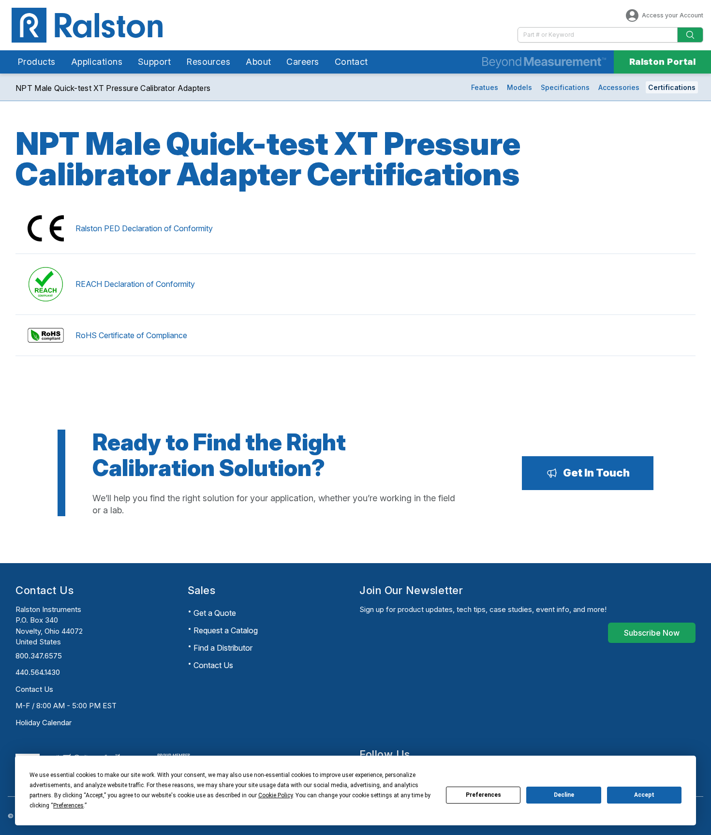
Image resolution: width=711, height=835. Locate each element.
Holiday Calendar (43, 722)
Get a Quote (214, 613)
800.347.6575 (38, 655)
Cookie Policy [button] (275, 795)
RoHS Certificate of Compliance (131, 335)
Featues (484, 87)
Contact (351, 62)
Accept (644, 794)
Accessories (618, 87)
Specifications (565, 87)
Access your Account (672, 15)
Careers (302, 62)
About (258, 62)
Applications (96, 62)
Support (154, 62)
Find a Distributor (222, 648)
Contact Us (34, 689)
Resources (208, 62)
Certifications (672, 87)
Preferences (483, 794)
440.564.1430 (37, 672)
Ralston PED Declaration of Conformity (144, 228)
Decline (564, 794)
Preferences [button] (68, 805)
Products (36, 62)
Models (519, 87)
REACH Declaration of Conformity (135, 284)
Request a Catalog (225, 630)
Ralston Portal (662, 62)
